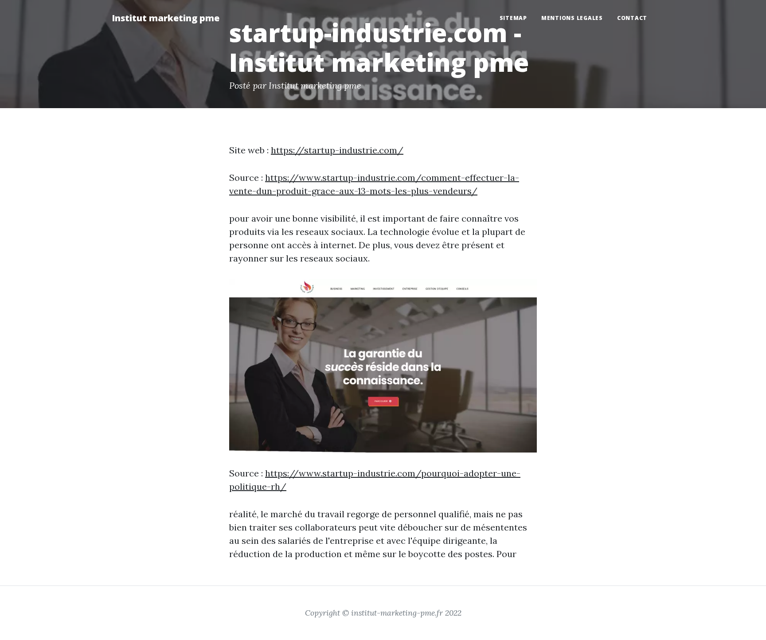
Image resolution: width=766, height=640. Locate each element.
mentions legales (572, 18)
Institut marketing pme (165, 18)
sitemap (513, 18)
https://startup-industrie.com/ (337, 150)
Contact (632, 18)
